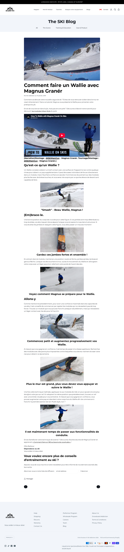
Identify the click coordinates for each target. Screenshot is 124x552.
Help (35, 513)
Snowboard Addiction (100, 516)
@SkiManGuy (53, 158)
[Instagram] (5, 546)
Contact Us (38, 526)
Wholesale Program (70, 516)
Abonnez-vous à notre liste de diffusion (39, 471)
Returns (37, 520)
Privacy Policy (97, 523)
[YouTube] (15, 546)
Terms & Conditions (99, 520)
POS (101, 537)
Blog (64, 526)
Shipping (37, 516)
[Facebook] (12, 546)
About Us (95, 513)
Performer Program (70, 513)
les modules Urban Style (41, 111)
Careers (65, 520)
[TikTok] (8, 546)
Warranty (37, 523)
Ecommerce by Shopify (112, 537)
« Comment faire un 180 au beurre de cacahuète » (52, 442)
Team (65, 523)
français (9, 537)
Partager (29, 479)
